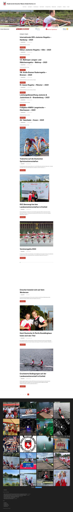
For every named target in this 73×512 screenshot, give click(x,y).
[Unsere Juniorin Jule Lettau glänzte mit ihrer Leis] (62, 410)
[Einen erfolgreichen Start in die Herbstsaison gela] (11, 461)
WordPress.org (6, 506)
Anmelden (5, 502)
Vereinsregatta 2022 (28, 249)
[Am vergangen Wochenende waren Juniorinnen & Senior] (62, 478)
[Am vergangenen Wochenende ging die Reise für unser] (28, 478)
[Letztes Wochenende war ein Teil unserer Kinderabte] (11, 410)
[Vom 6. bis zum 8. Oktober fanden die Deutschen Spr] (45, 444)
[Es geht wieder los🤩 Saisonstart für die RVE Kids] (11, 478)
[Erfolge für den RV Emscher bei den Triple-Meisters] (28, 461)
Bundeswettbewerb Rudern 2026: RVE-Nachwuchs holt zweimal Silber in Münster (15, 495)
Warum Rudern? (42, 6)
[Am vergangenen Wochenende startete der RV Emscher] (62, 444)
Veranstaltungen (35, 6)
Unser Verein (24, 6)
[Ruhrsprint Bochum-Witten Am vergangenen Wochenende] (62, 461)
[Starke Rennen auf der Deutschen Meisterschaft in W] (28, 410)
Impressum (5, 489)
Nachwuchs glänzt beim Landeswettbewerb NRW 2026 (11, 496)
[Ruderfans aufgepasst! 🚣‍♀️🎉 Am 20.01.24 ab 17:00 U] (62, 427)
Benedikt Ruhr (23, 42)
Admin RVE (22, 163)
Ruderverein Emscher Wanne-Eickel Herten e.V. (21, 4)
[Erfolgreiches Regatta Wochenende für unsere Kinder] (45, 410)
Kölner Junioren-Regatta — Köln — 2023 (35, 50)
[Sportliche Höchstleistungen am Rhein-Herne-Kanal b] (45, 427)
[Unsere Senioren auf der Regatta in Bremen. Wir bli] (11, 427)
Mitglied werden (54, 6)
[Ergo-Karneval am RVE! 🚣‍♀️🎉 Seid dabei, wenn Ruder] (11, 444)
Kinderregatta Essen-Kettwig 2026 (8, 498)
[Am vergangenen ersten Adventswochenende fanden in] (45, 478)
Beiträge (64, 6)
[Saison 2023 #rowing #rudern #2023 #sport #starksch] (28, 444)
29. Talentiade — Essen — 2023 (32, 120)
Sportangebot (30, 6)
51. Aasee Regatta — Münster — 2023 (34, 85)
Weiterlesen (22, 47)
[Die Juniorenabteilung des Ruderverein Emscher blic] (45, 461)
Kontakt (68, 6)
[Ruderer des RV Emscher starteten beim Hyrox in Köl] (28, 427)
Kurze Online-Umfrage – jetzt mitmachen (9, 497)
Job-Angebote (59, 6)
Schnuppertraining (47, 6)
